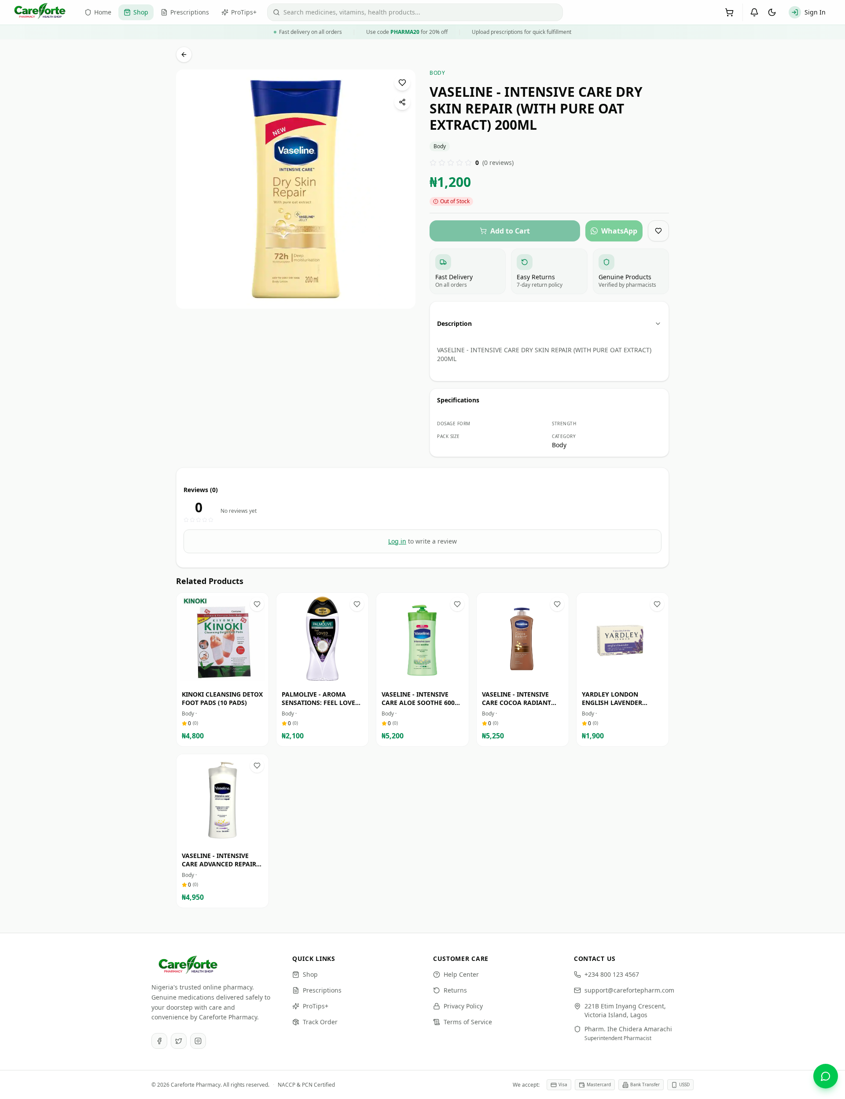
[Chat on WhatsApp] (825, 1076)
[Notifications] (754, 12)
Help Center (461, 974)
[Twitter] (179, 1041)
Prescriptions (322, 990)
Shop (310, 974)
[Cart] (729, 12)
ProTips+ (315, 1006)
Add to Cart (229, 676)
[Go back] (184, 54)
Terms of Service (468, 1022)
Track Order (320, 1022)
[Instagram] (198, 1041)
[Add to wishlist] (402, 83)
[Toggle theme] (772, 12)
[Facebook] (159, 1041)
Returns (455, 990)
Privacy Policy (463, 1006)
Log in (397, 541)
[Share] (402, 102)
